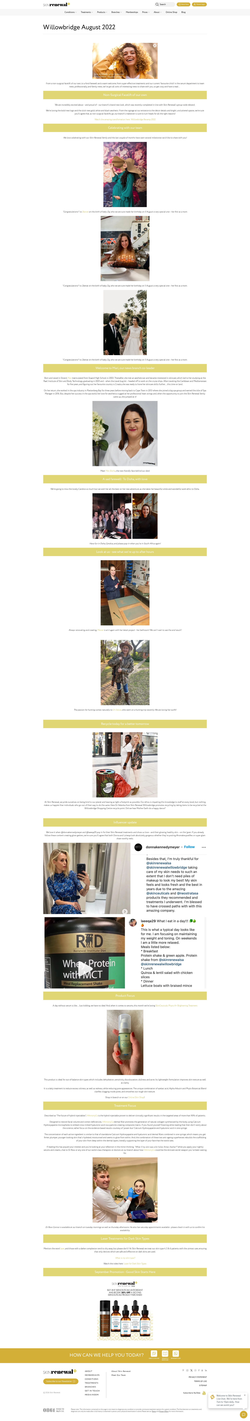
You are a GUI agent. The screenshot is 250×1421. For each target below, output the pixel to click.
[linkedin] (206, 1370)
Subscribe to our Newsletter (59, 1381)
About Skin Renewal (121, 1371)
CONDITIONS (91, 1379)
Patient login (200, 4)
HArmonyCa (92, 1115)
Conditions (70, 12)
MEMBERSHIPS (92, 1375)
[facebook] (198, 1370)
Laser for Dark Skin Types (135, 1263)
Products (101, 12)
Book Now (185, 4)
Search (163, 4)
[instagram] (187, 1370)
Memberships (132, 12)
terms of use (200, 1381)
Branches (115, 12)
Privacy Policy (164, 1411)
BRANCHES (90, 1387)
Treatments (86, 12)
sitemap (203, 1385)
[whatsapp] (195, 1370)
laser (62, 1248)
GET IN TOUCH (92, 1391)
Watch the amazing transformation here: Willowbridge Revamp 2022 (125, 119)
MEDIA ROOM (92, 1395)
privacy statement (198, 1377)
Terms (154, 1411)
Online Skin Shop (136, 1097)
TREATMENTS (91, 1383)
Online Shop (171, 12)
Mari (69, 378)
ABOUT (88, 1371)
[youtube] (202, 1370)
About (157, 12)
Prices (145, 12)
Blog (183, 12)
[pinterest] (183, 1370)
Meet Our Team (118, 1375)
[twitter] (191, 1370)
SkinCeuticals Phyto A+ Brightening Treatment (176, 1005)
